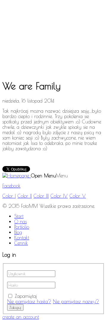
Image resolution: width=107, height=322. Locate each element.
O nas (20, 221)
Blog (18, 232)
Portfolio (21, 227)
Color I (9, 196)
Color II (25, 196)
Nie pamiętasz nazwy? (76, 301)
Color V (78, 196)
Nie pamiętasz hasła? (29, 301)
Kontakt (21, 237)
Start (18, 216)
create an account (20, 317)
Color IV (59, 196)
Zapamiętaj (26, 296)
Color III (41, 196)
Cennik (21, 243)
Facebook (11, 185)
